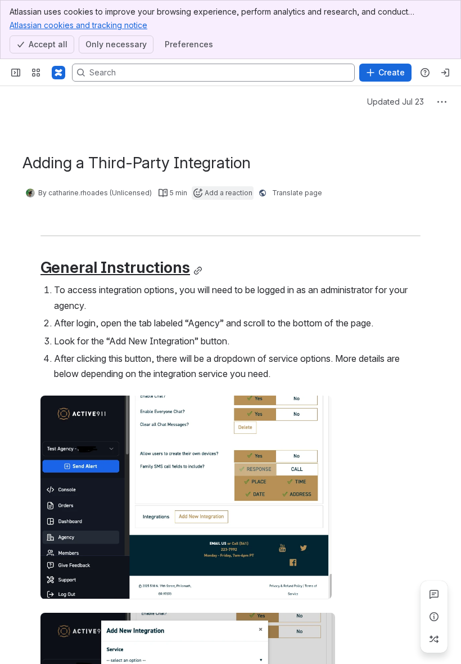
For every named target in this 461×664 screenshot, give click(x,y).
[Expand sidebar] (16, 73)
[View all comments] (434, 594)
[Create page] (434, 639)
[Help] (425, 73)
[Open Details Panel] (434, 617)
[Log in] (445, 73)
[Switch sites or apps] (36, 73)
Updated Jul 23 (395, 101)
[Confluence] (58, 73)
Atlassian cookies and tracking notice (78, 25)
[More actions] (442, 102)
